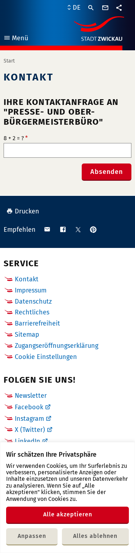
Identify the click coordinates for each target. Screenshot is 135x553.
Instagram (29, 419)
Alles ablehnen (95, 536)
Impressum (30, 290)
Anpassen (32, 536)
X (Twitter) (30, 430)
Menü (15, 39)
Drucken (27, 211)
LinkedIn (27, 441)
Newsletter (31, 396)
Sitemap (27, 334)
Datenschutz (33, 301)
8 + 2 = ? (16, 138)
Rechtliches (32, 312)
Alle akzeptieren (67, 514)
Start (9, 61)
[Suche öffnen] (91, 8)
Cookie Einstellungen (46, 357)
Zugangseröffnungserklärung (56, 346)
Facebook (29, 407)
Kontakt (27, 279)
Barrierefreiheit (37, 323)
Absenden (106, 172)
